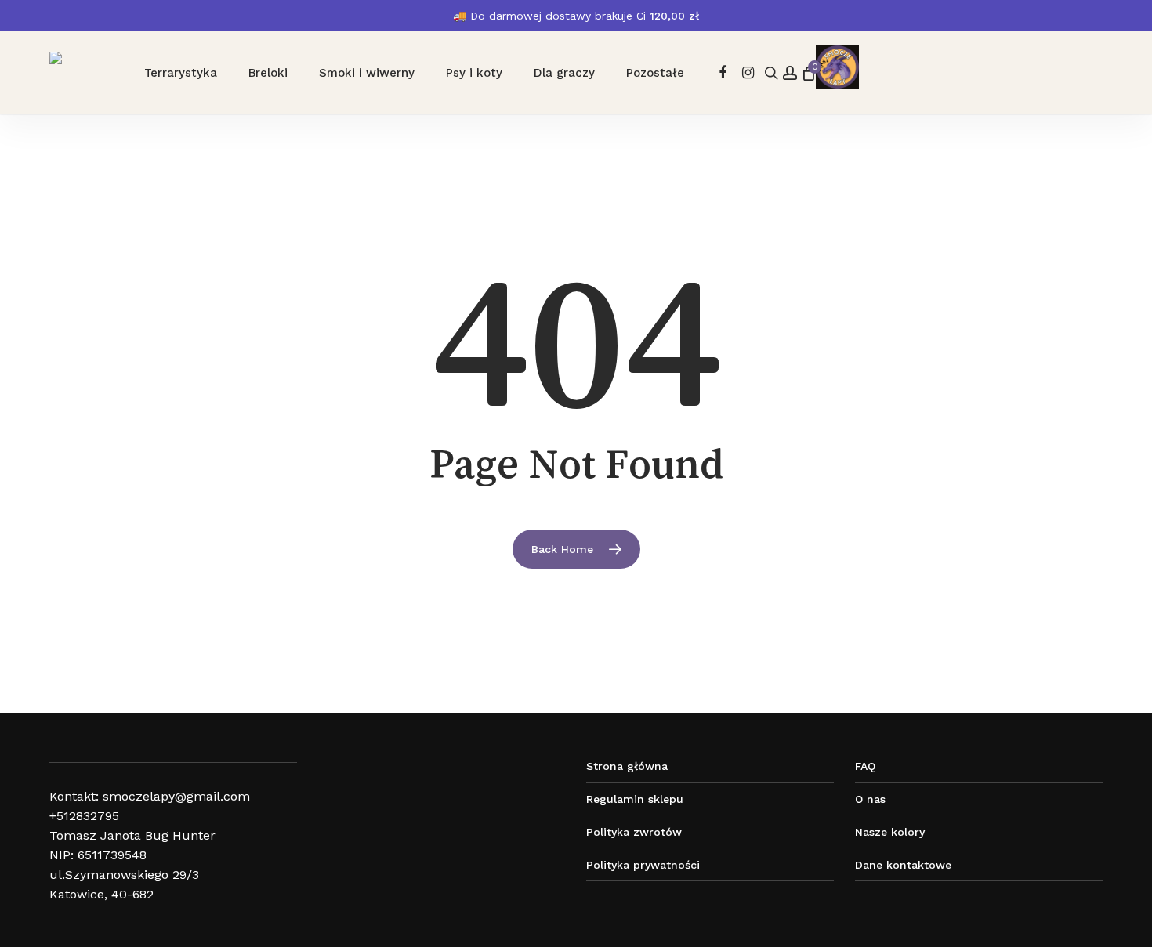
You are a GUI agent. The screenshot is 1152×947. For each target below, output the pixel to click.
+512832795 (84, 815)
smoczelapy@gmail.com (176, 796)
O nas (870, 799)
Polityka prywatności (643, 864)
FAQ (865, 766)
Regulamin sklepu (634, 799)
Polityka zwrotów (634, 832)
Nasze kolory (890, 832)
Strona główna (627, 766)
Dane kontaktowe (903, 864)
